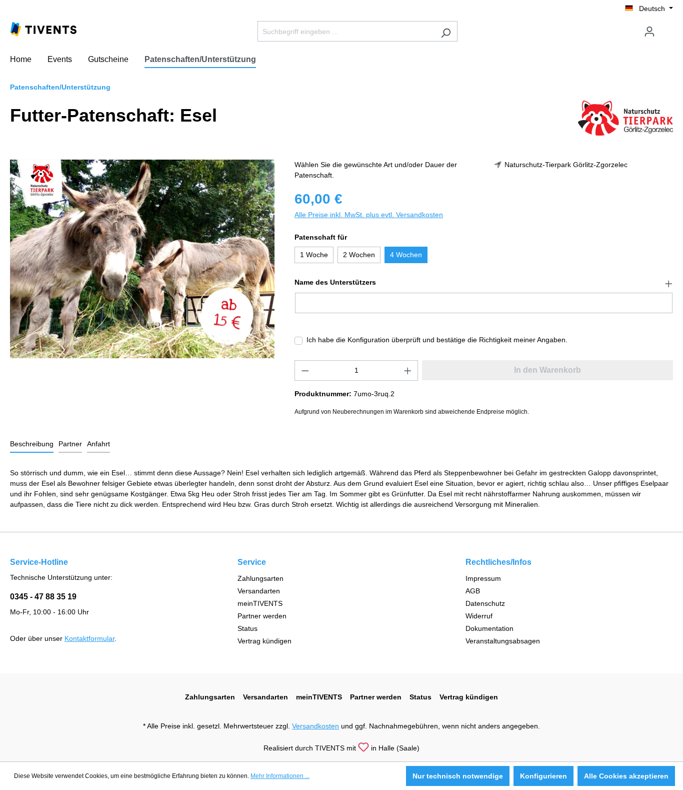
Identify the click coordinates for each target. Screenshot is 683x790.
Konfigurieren (543, 776)
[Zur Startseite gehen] (43, 29)
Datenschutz (485, 603)
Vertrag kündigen (265, 641)
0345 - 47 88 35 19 (43, 596)
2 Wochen (359, 255)
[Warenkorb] (667, 28)
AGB (473, 591)
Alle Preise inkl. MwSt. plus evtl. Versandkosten (368, 215)
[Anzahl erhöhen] (408, 370)
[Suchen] (446, 31)
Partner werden (262, 616)
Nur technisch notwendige (457, 776)
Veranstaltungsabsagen (503, 641)
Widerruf (479, 616)
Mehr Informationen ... (280, 775)
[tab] (32, 444)
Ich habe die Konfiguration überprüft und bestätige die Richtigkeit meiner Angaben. (437, 340)
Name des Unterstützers (335, 282)
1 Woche (314, 255)
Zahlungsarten (261, 578)
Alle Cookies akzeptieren (626, 776)
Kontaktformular (89, 638)
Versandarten (259, 591)
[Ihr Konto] (649, 31)
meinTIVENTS (260, 603)
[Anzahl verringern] (305, 370)
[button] (483, 282)
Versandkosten (315, 726)
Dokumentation (490, 628)
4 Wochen (406, 255)
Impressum (483, 578)
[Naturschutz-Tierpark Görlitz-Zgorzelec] (625, 118)
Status (248, 628)
